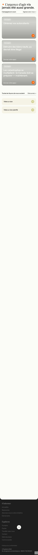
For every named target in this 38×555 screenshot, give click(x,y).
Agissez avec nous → (29, 12)
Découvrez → (32, 93)
